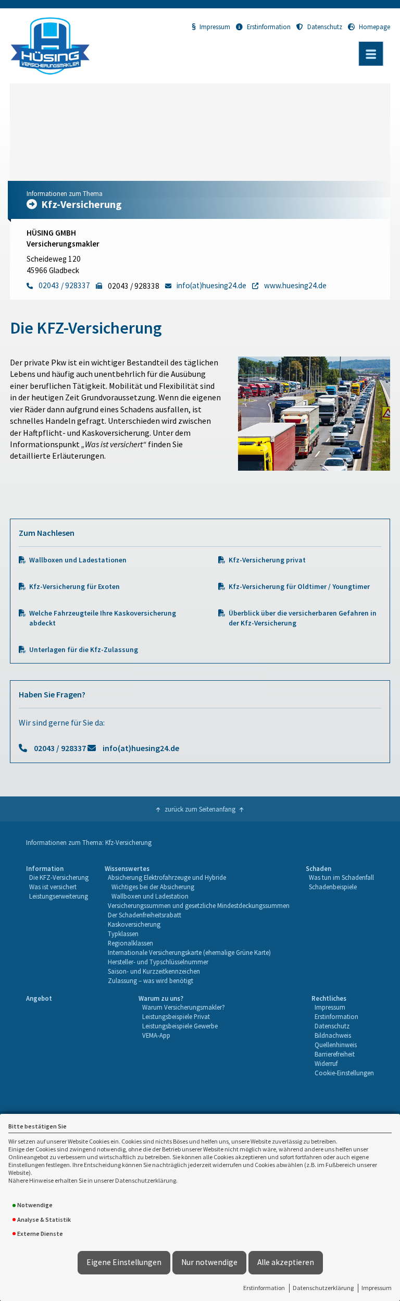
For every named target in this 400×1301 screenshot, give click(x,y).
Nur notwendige (209, 1262)
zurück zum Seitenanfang (200, 809)
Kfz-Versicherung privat (267, 560)
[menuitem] (57, 925)
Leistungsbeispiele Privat (176, 1016)
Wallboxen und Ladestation (150, 896)
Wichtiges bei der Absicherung (152, 886)
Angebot (39, 998)
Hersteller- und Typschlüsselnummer (158, 962)
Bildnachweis (333, 1035)
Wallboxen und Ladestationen (78, 560)
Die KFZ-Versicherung (59, 877)
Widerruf (326, 1063)
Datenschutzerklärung (323, 1288)
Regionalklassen (130, 943)
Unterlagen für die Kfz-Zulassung (83, 649)
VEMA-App (156, 1035)
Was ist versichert (53, 886)
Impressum (376, 1288)
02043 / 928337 (60, 748)
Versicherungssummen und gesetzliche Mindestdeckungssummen (199, 905)
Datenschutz (324, 26)
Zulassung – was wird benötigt (150, 980)
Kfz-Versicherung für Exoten (74, 586)
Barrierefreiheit (335, 1054)
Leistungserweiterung (58, 896)
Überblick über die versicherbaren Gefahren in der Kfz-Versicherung (303, 618)
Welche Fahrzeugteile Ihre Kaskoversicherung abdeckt (102, 618)
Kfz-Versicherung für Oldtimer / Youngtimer (299, 586)
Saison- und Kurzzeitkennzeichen (154, 971)
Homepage (374, 26)
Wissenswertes (127, 868)
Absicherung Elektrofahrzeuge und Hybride (167, 877)
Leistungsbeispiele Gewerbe (180, 1026)
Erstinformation (264, 1288)
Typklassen (123, 933)
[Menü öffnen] (370, 53)
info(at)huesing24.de (141, 748)
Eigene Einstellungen (123, 1262)
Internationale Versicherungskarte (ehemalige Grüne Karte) (189, 952)
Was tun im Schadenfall (341, 877)
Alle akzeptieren (285, 1262)
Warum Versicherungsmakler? (183, 1007)
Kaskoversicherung (134, 924)
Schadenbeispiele (333, 886)
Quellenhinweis (336, 1044)
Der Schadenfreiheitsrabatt (144, 915)
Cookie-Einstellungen (344, 1073)
